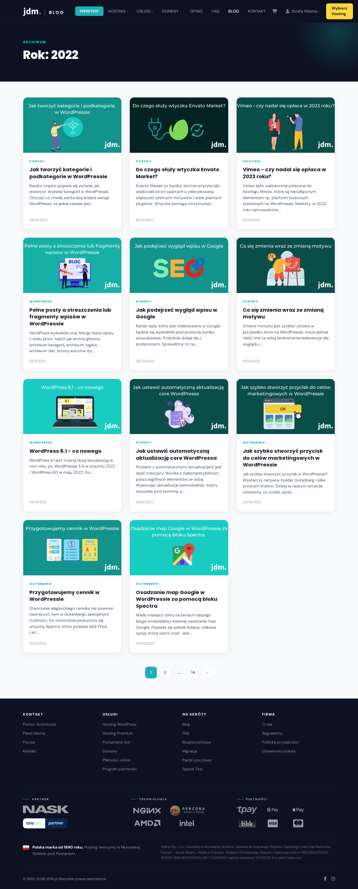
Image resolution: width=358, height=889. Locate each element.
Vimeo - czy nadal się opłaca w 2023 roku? (284, 173)
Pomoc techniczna (39, 724)
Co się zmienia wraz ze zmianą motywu (283, 313)
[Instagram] (333, 879)
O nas (267, 724)
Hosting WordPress (119, 724)
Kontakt (29, 751)
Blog (186, 724)
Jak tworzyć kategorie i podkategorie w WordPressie (68, 173)
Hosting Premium (118, 733)
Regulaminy (272, 733)
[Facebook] (325, 879)
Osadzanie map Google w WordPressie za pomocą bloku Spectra (176, 599)
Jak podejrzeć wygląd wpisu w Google (176, 313)
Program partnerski (119, 769)
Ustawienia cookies (279, 751)
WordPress (41, 301)
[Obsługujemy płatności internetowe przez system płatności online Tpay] (45, 823)
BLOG (233, 11)
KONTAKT (256, 11)
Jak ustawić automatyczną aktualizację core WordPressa (176, 454)
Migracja (189, 751)
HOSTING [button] (116, 11)
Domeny (110, 751)
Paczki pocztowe (197, 760)
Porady (37, 161)
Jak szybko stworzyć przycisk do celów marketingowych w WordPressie (283, 457)
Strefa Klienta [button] (304, 11)
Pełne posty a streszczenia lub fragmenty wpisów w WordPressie (70, 316)
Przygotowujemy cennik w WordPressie (64, 596)
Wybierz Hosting (339, 11)
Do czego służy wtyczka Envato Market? (177, 173)
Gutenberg (254, 442)
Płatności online (116, 760)
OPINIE (196, 11)
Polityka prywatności (280, 742)
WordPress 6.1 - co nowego (65, 450)
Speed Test (192, 769)
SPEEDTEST (89, 11)
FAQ (215, 11)
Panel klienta (34, 733)
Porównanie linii (116, 742)
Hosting (251, 161)
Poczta (29, 742)
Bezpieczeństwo (196, 742)
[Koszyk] (274, 11)
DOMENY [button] (170, 11)
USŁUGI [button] (143, 11)
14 (193, 672)
